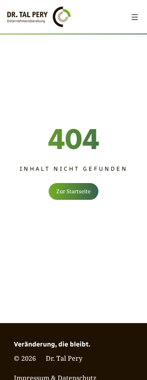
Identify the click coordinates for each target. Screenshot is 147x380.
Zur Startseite (73, 191)
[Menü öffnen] (135, 17)
